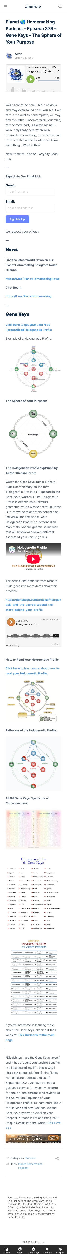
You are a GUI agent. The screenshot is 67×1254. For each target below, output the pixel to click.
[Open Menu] (6, 6)
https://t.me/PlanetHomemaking (28, 296)
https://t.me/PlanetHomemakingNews (33, 279)
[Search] (60, 6)
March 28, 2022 (24, 57)
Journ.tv (33, 6)
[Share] (57, 1159)
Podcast (30, 1158)
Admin (18, 53)
